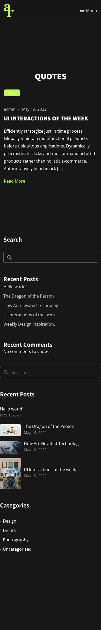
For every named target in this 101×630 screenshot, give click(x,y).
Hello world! (15, 287)
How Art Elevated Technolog (30, 305)
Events (12, 93)
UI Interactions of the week (29, 315)
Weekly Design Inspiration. (29, 324)
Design (9, 521)
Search (12, 239)
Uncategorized (17, 549)
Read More (14, 181)
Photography (15, 540)
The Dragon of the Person (28, 296)
